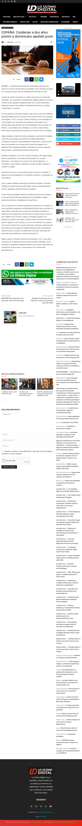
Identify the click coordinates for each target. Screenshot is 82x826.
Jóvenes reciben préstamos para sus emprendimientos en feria (67, 616)
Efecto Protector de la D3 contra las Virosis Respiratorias (68, 722)
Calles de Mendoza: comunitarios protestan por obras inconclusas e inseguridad (67, 287)
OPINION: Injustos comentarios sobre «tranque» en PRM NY (67, 742)
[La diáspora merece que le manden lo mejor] (9, 384)
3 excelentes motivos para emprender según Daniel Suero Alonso (66, 549)
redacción (10, 42)
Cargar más (67, 227)
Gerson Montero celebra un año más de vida (66, 303)
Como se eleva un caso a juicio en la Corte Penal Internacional (67, 691)
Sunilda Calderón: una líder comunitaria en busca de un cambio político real (67, 682)
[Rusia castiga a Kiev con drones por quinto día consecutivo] (59, 195)
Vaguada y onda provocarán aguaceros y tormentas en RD (72, 219)
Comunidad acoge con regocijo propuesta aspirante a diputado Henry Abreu (68, 522)
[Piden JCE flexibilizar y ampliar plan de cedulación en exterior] (59, 211)
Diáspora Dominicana (7, 27)
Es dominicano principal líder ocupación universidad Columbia (67, 410)
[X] (8, 1)
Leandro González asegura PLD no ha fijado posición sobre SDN (68, 558)
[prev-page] (2, 400)
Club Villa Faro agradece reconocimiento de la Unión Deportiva (67, 591)
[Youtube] (14, 1)
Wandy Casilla (61, 639)
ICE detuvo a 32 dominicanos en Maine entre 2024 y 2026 (26, 393)
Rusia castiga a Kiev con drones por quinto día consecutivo (72, 195)
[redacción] (2, 42)
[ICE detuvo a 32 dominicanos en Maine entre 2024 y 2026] (27, 384)
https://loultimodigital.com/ (26, 316)
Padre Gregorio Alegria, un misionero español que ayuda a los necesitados (67, 663)
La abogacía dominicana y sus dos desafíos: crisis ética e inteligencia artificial (68, 312)
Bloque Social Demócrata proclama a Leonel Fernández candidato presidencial (67, 326)
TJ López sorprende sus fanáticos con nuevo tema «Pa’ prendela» (67, 707)
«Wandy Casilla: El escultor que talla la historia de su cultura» (68, 641)
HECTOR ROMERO (62, 372)
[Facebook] (2, 1)
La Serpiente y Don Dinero (69, 422)
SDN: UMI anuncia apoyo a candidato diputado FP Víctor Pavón (68, 574)
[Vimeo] (11, 1)
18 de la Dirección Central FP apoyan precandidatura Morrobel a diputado (67, 699)
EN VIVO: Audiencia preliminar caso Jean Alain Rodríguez (66, 566)
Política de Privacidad (69, 822)
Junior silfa (59, 318)
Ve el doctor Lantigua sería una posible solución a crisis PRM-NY (68, 750)
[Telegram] (41, 79)
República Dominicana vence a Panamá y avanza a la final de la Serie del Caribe (42, 300)
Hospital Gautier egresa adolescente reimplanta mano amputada (67, 599)
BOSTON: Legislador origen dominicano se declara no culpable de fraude (45, 393)
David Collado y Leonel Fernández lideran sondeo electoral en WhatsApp (68, 341)
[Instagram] (5, 1)
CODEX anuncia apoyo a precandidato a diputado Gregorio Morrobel (67, 466)
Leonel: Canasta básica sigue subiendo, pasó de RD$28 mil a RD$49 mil (72, 203)
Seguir (76, 130)
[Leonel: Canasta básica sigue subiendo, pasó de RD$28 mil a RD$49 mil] (59, 203)
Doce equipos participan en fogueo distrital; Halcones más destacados (66, 624)
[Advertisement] (27, 349)
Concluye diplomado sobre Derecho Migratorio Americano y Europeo (67, 541)
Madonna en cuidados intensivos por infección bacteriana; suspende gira (67, 583)
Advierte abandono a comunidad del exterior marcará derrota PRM (68, 607)
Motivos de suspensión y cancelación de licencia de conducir (68, 483)
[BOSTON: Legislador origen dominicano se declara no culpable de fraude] (45, 384)
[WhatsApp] (36, 79)
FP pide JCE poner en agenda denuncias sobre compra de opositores (68, 632)
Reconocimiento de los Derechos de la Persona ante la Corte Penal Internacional (67, 349)
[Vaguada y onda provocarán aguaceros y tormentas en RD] (59, 219)
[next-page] (6, 400)
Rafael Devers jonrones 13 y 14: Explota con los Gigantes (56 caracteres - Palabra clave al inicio (67, 270)
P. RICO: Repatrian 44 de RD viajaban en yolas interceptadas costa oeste (68, 514)
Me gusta (75, 126)
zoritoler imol (60, 489)
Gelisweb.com (57, 822)
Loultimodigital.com (37, 822)
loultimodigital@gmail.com (45, 812)
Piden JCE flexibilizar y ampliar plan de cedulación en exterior (71, 211)
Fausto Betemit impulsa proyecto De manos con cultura (66, 295)
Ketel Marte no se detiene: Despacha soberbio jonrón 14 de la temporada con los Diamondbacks (67, 276)
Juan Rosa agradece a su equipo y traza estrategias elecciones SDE (66, 434)
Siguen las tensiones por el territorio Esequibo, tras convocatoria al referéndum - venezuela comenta (68, 443)
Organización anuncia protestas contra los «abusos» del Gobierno (68, 474)
